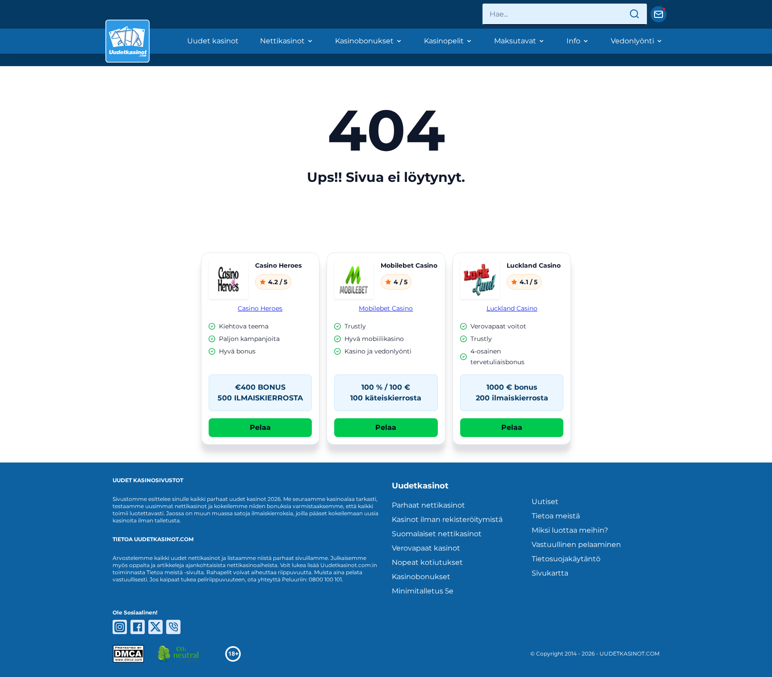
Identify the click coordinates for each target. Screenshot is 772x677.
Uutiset (545, 501)
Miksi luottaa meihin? (570, 530)
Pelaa (260, 427)
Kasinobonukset (364, 41)
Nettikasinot (282, 41)
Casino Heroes (260, 308)
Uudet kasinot (213, 41)
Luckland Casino (512, 308)
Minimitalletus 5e (422, 591)
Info (573, 41)
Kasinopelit (444, 41)
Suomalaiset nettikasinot (437, 534)
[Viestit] (658, 14)
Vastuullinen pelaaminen (576, 544)
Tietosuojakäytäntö (566, 559)
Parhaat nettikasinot (428, 505)
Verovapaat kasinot (426, 548)
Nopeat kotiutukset (427, 562)
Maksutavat (515, 41)
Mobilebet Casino (386, 308)
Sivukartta (550, 573)
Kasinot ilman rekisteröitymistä (447, 519)
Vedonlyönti (632, 41)
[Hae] (634, 14)
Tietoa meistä (556, 516)
